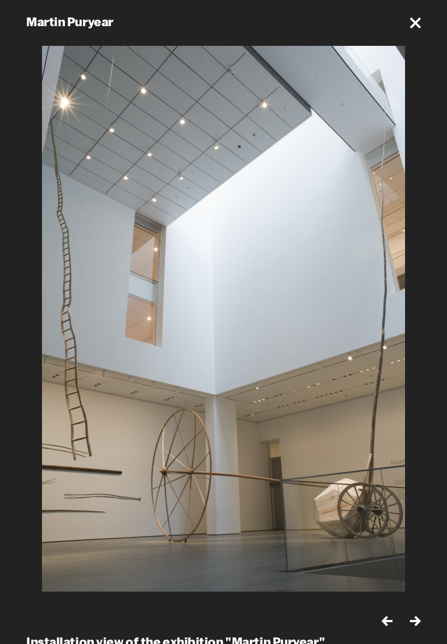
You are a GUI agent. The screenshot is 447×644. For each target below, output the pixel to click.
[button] (415, 23)
